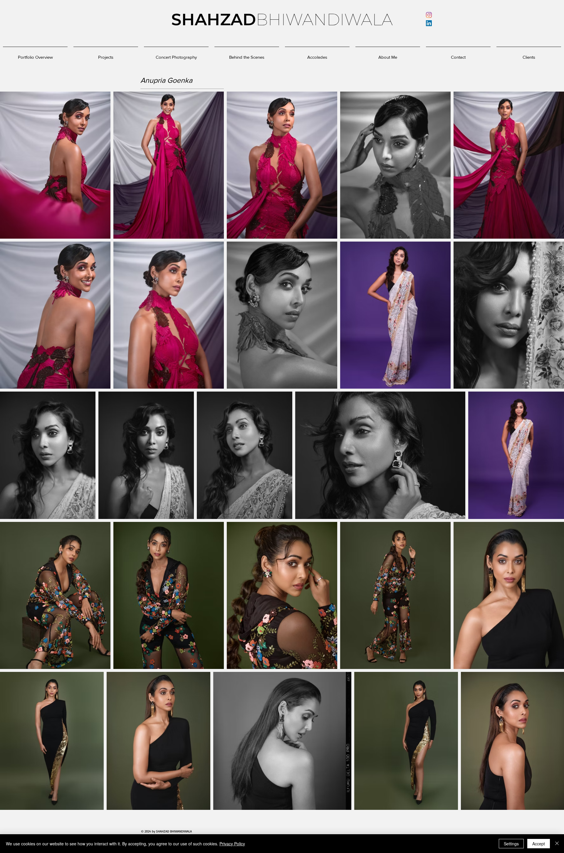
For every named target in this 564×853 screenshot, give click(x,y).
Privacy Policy (232, 844)
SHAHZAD (213, 19)
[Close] (556, 843)
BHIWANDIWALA (324, 19)
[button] (317, 54)
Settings (511, 844)
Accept (538, 844)
